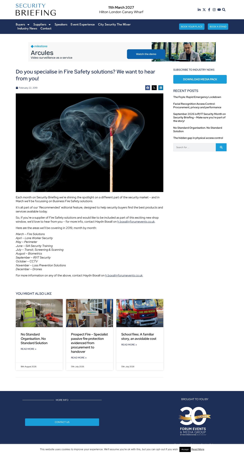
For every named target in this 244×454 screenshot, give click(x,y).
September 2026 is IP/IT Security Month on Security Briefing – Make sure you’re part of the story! (199, 117)
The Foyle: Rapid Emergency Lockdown (197, 97)
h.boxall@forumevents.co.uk (136, 221)
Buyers (20, 24)
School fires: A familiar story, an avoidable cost (139, 336)
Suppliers (39, 24)
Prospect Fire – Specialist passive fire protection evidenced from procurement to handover (89, 343)
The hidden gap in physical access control (198, 138)
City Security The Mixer (114, 24)
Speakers (61, 24)
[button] (224, 10)
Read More (197, 449)
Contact (46, 28)
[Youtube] (219, 9)
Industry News (27, 28)
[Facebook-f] (209, 9)
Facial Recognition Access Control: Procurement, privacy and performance (197, 105)
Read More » (28, 348)
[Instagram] (214, 9)
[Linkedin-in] (199, 9)
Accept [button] (185, 449)
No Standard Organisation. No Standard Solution (34, 338)
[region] (122, 52)
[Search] (221, 147)
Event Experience (83, 24)
